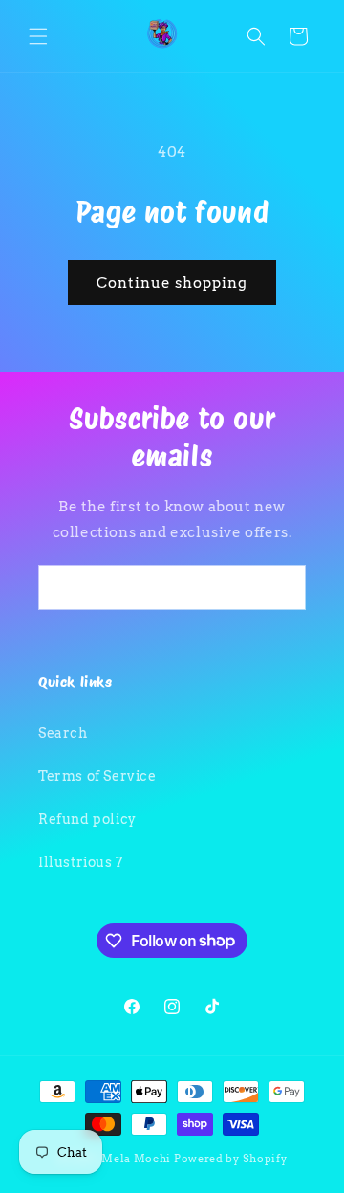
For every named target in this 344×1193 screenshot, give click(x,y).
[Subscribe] (284, 587)
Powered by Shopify (231, 1158)
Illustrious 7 (80, 862)
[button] (38, 36)
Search (63, 733)
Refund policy (87, 819)
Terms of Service (97, 776)
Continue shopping (172, 283)
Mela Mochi (136, 1158)
